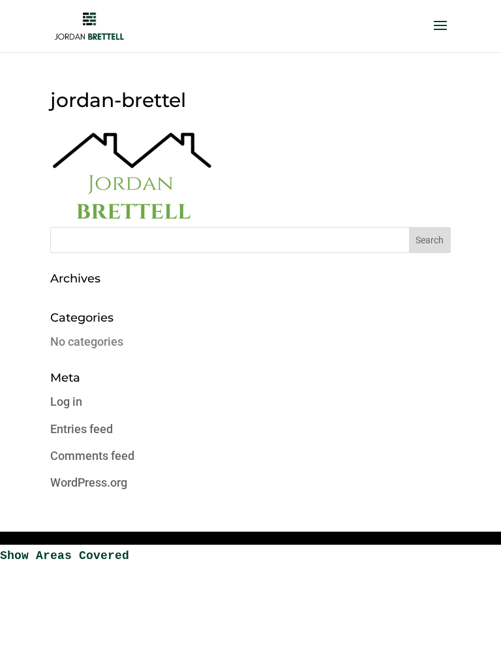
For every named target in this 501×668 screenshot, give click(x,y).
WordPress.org (88, 482)
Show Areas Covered (64, 555)
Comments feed (92, 456)
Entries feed (81, 429)
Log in (66, 401)
